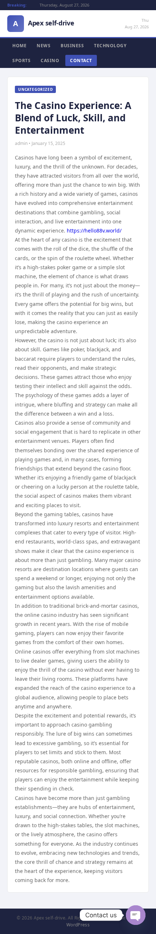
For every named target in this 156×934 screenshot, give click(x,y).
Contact (81, 60)
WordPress (78, 925)
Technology (110, 46)
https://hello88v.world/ (94, 230)
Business (72, 46)
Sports (21, 60)
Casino (50, 60)
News (43, 46)
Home (19, 46)
